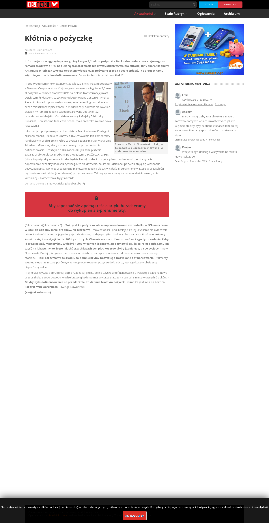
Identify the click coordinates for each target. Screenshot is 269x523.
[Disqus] (97, 346)
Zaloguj (208, 5)
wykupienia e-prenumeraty (99, 210)
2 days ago (220, 104)
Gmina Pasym (44, 49)
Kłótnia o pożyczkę (59, 38)
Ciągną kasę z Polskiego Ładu (190, 139)
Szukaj (194, 4)
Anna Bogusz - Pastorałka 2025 (191, 161)
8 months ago (216, 161)
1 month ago (214, 139)
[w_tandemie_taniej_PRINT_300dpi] (209, 49)
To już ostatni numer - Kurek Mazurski (194, 104)
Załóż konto (230, 5)
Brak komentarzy (158, 36)
